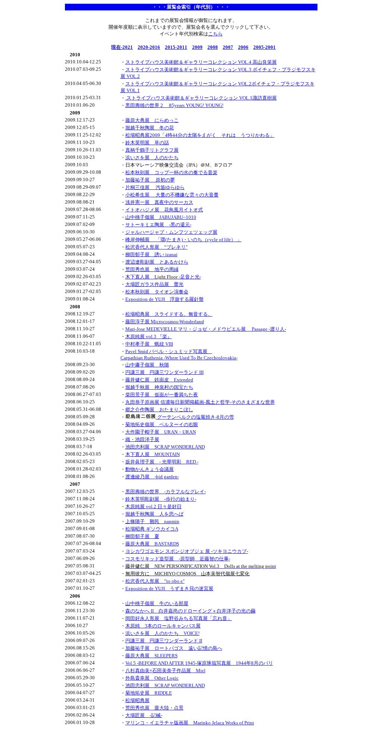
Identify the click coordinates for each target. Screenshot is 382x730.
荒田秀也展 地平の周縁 (152, 269)
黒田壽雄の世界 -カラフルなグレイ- (165, 491)
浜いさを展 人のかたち (152, 157)
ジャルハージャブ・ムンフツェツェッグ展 (171, 232)
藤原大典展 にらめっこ (152, 120)
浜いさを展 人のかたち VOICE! (162, 633)
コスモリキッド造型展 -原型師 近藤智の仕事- (177, 558)
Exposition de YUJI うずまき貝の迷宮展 (169, 588)
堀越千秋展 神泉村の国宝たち (159, 387)
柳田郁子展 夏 (142, 536)
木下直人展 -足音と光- (163, 277)
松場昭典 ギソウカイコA (151, 529)
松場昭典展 (137, 700)
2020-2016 (149, 47)
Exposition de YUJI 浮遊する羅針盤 (164, 299)
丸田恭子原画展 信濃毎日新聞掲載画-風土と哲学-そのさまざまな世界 (200, 402)
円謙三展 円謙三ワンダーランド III (164, 372)
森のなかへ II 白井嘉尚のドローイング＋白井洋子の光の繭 (190, 611)
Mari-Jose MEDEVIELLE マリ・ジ (161, 329)
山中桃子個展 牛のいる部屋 (156, 603)
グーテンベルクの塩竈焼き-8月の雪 (195, 417)
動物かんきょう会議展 (149, 469)
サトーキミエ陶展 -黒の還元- (158, 224)
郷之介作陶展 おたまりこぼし (159, 409)
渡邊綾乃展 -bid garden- (152, 476)
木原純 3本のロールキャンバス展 (163, 626)
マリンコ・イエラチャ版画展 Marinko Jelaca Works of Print (189, 723)
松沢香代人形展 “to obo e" (155, 581)
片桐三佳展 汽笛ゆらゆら (155, 187)
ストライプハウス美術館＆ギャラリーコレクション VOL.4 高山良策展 (201, 62)
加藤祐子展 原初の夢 (150, 180)
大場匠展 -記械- (143, 715)
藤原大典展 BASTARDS (152, 544)
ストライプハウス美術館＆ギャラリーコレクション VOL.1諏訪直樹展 (201, 98)
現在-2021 (122, 47)
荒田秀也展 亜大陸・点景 (154, 708)
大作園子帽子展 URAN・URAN (160, 432)
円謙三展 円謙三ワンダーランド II (163, 641)
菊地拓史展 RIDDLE (148, 693)
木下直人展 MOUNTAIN (152, 454)
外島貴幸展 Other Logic (152, 678)
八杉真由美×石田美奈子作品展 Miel (165, 670)
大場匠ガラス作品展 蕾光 (154, 284)
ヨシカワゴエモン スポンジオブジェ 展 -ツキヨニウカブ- (186, 551)
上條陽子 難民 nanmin (152, 521)
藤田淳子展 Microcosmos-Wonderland (164, 321)
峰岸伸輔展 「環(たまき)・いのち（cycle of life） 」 (183, 239)
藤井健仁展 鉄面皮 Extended (159, 380)
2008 (212, 47)
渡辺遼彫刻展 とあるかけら (156, 262)
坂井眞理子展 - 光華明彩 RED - (161, 462)
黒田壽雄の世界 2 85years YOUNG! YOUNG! (174, 105)
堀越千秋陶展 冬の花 (149, 127)
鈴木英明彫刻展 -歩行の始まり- (160, 499)
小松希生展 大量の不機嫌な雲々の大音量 (172, 195)
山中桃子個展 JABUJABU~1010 (160, 217)
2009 (197, 47)
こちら (215, 34)
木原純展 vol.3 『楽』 (148, 336)
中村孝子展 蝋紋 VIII (149, 344)
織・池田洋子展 (142, 439)
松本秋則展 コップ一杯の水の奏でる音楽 (171, 172)
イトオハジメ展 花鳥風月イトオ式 (164, 210)
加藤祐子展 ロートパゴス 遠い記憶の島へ (173, 648)
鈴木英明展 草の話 (147, 142)
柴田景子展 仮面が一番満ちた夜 (161, 394)
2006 (243, 47)
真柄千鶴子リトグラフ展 (152, 150)
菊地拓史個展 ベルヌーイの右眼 (161, 424)
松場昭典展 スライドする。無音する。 (169, 314)
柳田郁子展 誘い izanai (151, 254)
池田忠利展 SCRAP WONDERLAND (165, 447)
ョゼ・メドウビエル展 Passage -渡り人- (241, 329)
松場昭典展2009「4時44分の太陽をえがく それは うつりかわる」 (200, 135)
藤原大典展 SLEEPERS (151, 655)
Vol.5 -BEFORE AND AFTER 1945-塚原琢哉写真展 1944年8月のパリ (199, 663)
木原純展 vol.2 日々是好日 (153, 506)
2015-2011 (176, 47)
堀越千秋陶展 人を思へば (154, 514)
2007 (228, 47)
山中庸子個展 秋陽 (147, 365)
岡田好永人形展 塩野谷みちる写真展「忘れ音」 (178, 618)
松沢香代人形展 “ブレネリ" (156, 247)
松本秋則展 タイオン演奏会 (156, 292)
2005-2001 (264, 47)
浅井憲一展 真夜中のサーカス (159, 202)
